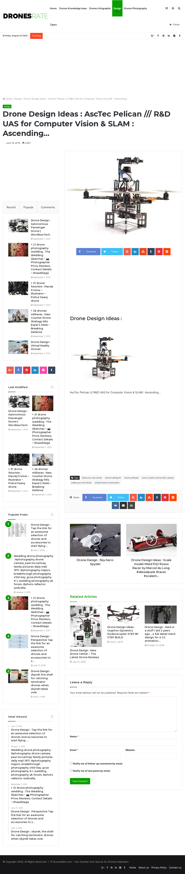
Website (130, 750)
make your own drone (81, 482)
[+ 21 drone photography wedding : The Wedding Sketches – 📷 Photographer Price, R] (18, 250)
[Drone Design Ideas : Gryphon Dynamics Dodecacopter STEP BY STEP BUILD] (123, 615)
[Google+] (152, 36)
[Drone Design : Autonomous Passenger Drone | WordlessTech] (18, 225)
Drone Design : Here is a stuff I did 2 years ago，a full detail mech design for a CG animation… (160, 633)
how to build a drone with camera (158, 477)
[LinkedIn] (168, 36)
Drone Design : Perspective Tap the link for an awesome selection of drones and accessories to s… (42, 649)
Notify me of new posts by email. (92, 770)
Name (74, 736)
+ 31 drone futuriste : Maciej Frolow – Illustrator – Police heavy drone (42, 291)
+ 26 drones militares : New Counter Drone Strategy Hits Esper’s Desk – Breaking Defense (41, 321)
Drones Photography (135, 8)
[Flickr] (174, 36)
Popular (28, 207)
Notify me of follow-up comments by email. (98, 763)
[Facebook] (158, 36)
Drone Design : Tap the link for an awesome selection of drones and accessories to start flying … (41, 535)
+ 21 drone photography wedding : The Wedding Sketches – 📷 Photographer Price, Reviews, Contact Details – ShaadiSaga (41, 259)
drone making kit (113, 477)
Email (74, 750)
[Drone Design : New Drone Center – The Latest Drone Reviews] (86, 626)
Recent (11, 207)
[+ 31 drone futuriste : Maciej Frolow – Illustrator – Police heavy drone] (18, 288)
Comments (48, 207)
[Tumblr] (179, 36)
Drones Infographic (100, 8)
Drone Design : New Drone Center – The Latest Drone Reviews (84, 654)
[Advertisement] (92, 68)
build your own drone (92, 477)
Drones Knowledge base (73, 8)
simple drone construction (107, 482)
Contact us (175, 867)
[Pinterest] (163, 36)
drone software (131, 477)
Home (53, 8)
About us (144, 867)
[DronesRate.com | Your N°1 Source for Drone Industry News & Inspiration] (26, 16)
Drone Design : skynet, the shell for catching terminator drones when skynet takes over (42, 682)
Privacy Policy (159, 867)
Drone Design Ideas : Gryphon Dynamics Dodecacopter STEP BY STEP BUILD (122, 632)
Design (117, 8)
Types (53, 24)
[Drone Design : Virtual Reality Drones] (18, 347)
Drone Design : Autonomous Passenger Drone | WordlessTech (41, 227)
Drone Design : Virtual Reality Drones (41, 345)
